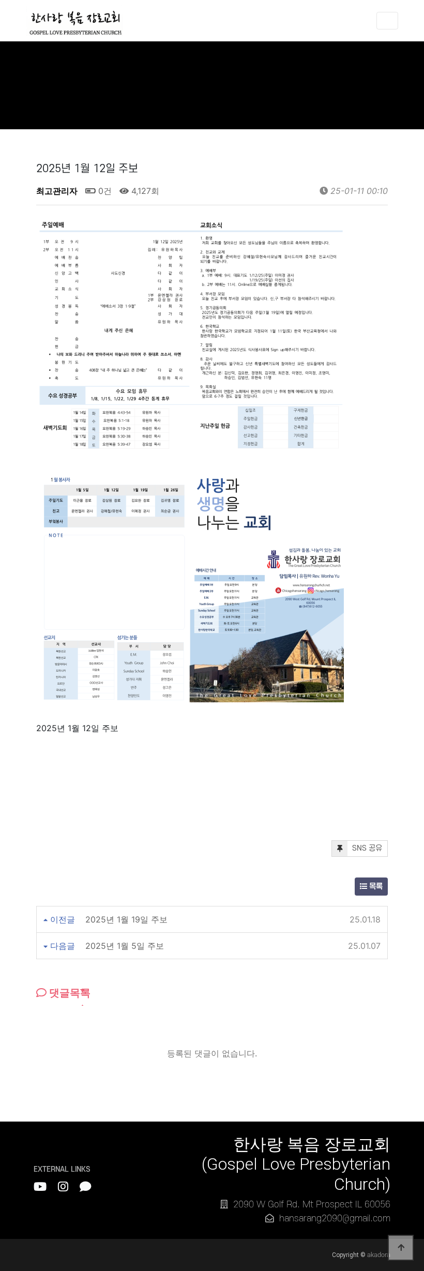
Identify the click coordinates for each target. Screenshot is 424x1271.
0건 (104, 191)
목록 (375, 886)
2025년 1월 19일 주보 (126, 919)
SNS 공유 (366, 848)
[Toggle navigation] (387, 20)
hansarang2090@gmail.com (334, 1218)
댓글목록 (68, 993)
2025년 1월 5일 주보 (124, 946)
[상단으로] (401, 1248)
